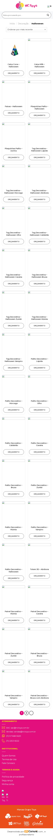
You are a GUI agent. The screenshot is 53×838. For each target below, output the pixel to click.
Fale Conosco (8, 763)
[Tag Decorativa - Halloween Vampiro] (13, 344)
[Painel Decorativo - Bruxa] (39, 639)
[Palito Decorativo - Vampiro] (39, 513)
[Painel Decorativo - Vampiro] (13, 681)
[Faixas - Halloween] (13, 92)
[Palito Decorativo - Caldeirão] (13, 428)
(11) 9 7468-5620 (13, 736)
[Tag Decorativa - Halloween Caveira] (13, 260)
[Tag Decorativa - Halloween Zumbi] (13, 302)
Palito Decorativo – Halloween (13, 570)
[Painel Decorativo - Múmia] (13, 597)
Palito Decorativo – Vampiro (39, 528)
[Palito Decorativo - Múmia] (13, 513)
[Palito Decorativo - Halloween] (13, 555)
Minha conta (8, 784)
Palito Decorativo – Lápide (39, 360)
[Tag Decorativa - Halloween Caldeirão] (39, 218)
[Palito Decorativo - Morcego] (13, 386)
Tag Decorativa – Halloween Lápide (39, 149)
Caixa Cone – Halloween (13, 65)
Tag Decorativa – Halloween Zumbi (14, 318)
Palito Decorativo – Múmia (13, 528)
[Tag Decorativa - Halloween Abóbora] (39, 176)
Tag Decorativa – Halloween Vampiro (14, 360)
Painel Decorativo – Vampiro (13, 696)
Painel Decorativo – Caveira (39, 612)
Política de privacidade (13, 777)
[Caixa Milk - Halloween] (39, 50)
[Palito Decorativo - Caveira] (39, 428)
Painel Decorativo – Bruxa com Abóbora (39, 696)
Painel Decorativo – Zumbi (13, 654)
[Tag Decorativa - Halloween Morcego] (13, 176)
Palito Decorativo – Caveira (39, 444)
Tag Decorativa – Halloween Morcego (13, 191)
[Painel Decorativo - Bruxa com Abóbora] (39, 681)
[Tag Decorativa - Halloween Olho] (13, 218)
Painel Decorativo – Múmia (13, 612)
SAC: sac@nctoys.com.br (17, 728)
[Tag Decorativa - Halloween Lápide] (39, 134)
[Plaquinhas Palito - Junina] (13, 134)
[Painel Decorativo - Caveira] (39, 597)
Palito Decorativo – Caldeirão (13, 444)
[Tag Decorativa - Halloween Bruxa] (39, 260)
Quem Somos (8, 756)
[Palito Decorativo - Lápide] (39, 344)
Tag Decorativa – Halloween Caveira (13, 276)
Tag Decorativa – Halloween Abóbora (39, 191)
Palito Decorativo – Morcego (13, 402)
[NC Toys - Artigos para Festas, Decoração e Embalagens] (26, 5)
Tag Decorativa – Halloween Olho (13, 234)
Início (12, 23)
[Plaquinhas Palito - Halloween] (39, 92)
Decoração (23, 23)
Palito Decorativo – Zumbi (39, 486)
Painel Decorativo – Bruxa (39, 654)
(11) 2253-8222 (12, 741)
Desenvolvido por (15, 831)
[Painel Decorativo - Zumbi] (13, 639)
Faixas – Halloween (13, 106)
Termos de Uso (9, 759)
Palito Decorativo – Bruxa (13, 486)
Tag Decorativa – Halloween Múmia (39, 318)
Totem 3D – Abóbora (39, 569)
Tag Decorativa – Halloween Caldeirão (39, 234)
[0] (48, 6)
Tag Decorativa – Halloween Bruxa (39, 276)
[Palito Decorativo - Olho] (39, 386)
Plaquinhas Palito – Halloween (39, 107)
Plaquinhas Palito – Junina (13, 149)
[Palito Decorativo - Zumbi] (39, 470)
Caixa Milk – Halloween (39, 65)
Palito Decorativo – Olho (39, 402)
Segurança (7, 780)
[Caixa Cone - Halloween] (13, 50)
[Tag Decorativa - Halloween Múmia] (39, 302)
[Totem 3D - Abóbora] (39, 555)
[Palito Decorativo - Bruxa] (13, 470)
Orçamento (13, 73)
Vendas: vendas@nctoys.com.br (21, 732)
